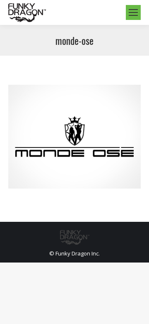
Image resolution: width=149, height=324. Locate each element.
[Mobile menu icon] (133, 12)
